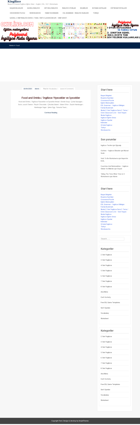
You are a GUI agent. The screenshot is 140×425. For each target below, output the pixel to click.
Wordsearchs (35, 13)
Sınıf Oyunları (105, 308)
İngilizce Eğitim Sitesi (108, 118)
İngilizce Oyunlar (69, 8)
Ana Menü (104, 292)
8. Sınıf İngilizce (106, 287)
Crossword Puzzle (17, 13)
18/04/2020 (27, 89)
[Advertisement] (70, 65)
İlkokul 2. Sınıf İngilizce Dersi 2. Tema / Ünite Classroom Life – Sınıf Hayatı (38, 18)
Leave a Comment (66, 89)
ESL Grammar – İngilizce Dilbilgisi (76, 13)
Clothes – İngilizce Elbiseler (110, 151)
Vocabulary (53, 89)
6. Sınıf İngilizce (106, 276)
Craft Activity (106, 297)
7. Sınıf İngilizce (106, 281)
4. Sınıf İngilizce (106, 265)
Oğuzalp (118, 145)
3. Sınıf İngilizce (106, 260)
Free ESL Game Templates (110, 302)
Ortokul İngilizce (51, 8)
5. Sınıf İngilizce (106, 271)
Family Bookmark (51, 13)
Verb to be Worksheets (109, 158)
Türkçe (96, 13)
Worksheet (105, 318)
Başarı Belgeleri (16, 8)
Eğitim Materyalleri (119, 8)
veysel (119, 169)
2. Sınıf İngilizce (106, 255)
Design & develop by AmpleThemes (76, 421)
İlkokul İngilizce (33, 8)
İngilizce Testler (106, 145)
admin (37, 89)
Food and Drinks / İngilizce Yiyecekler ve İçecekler (51, 97)
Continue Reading (51, 113)
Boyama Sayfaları (99, 8)
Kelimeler (84, 8)
